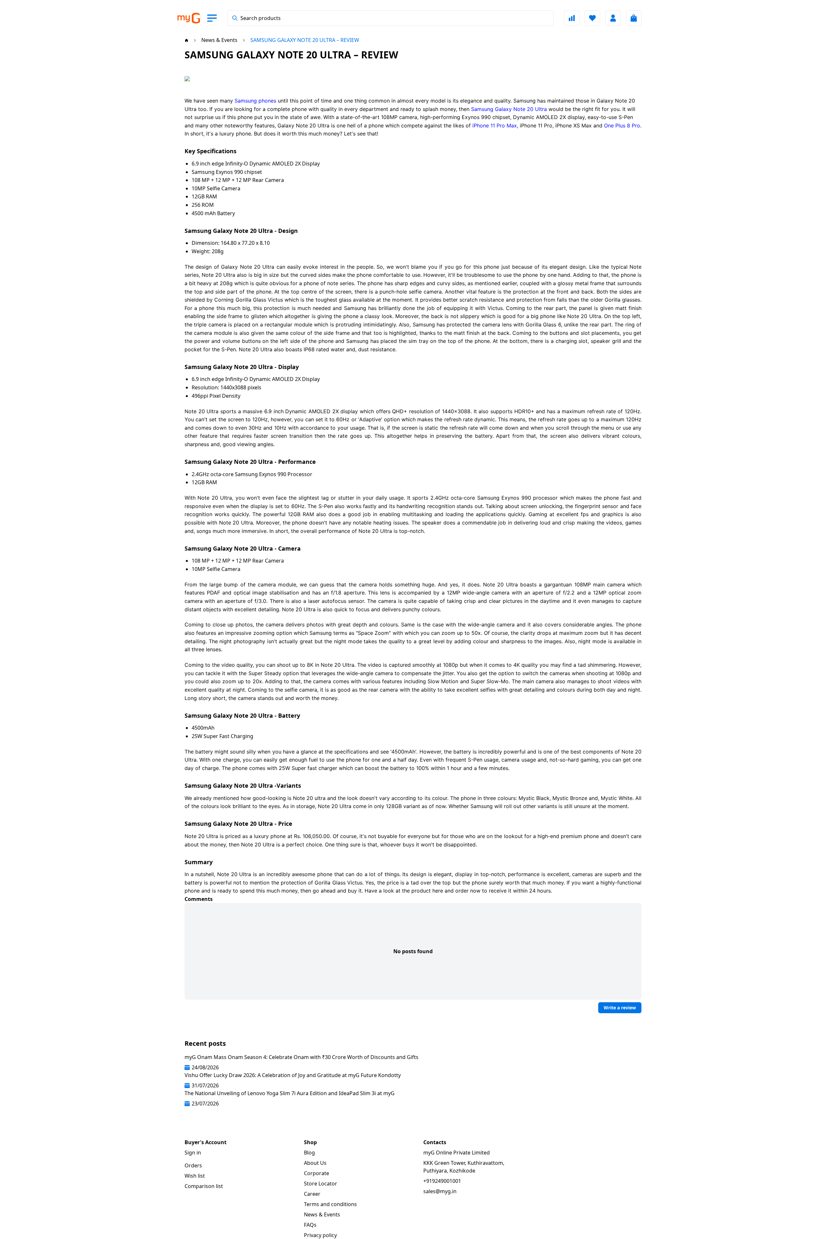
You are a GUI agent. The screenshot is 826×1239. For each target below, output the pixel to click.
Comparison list (204, 1186)
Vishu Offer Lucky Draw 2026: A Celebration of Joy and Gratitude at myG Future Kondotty (293, 1075)
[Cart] (633, 18)
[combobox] (390, 18)
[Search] (235, 18)
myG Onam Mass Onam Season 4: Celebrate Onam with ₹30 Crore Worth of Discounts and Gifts (301, 1057)
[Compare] (571, 18)
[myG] (188, 18)
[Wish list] (592, 18)
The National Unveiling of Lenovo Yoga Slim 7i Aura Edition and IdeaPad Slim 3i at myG (290, 1093)
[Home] (186, 40)
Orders (193, 1165)
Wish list (195, 1175)
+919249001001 (442, 1180)
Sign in (193, 1152)
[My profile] (613, 18)
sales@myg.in (440, 1191)
